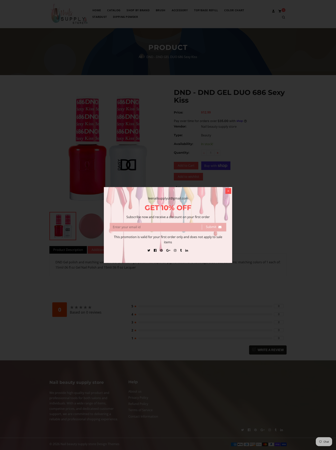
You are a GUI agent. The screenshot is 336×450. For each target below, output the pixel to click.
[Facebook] (155, 250)
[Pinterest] (162, 250)
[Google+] (168, 250)
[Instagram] (175, 250)
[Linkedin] (187, 250)
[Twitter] (149, 250)
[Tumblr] (181, 250)
